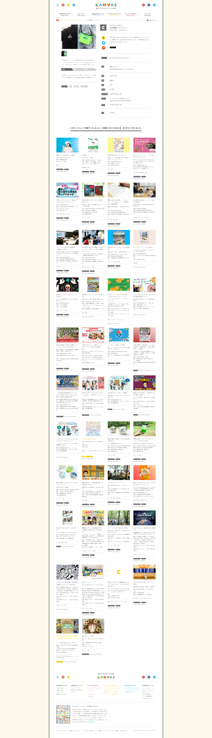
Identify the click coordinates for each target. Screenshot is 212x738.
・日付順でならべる (129, 692)
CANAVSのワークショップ (111, 690)
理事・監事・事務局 (76, 690)
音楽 (126, 601)
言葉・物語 (136, 172)
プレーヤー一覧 (75, 688)
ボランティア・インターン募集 (110, 730)
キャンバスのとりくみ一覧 (131, 688)
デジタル (63, 266)
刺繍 (71, 86)
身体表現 (84, 167)
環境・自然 (116, 261)
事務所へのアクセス (61, 694)
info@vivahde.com (116, 104)
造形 (57, 165)
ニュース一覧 (145, 688)
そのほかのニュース (147, 698)
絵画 (109, 169)
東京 (91, 450)
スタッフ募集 (98, 730)
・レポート (90, 694)
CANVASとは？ (60, 688)
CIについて (92, 721)
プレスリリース (146, 692)
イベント (66, 169)
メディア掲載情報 (147, 696)
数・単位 (110, 219)
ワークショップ (60, 169)
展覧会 (83, 450)
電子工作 (147, 217)
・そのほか (90, 696)
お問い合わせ (123, 730)
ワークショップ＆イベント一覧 (112, 688)
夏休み (95, 450)
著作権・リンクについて (75, 730)
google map (130, 69)
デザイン (68, 214)
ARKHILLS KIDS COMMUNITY (64, 656)
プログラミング (120, 319)
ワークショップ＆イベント (77, 20)
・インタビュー (91, 690)
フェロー (73, 692)
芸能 (88, 167)
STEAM (115, 219)
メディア (116, 601)
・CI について (60, 692)
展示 (83, 456)
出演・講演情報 (146, 694)
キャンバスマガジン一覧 (93, 688)
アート (87, 450)
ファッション (84, 86)
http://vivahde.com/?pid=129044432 (119, 57)
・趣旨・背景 (59, 690)
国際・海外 (110, 601)
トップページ (63, 20)
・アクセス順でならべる (130, 690)
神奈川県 (76, 86)
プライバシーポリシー (61, 730)
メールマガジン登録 (88, 730)
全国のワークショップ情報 (111, 692)
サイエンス (141, 217)
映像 (109, 319)
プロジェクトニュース (148, 690)
